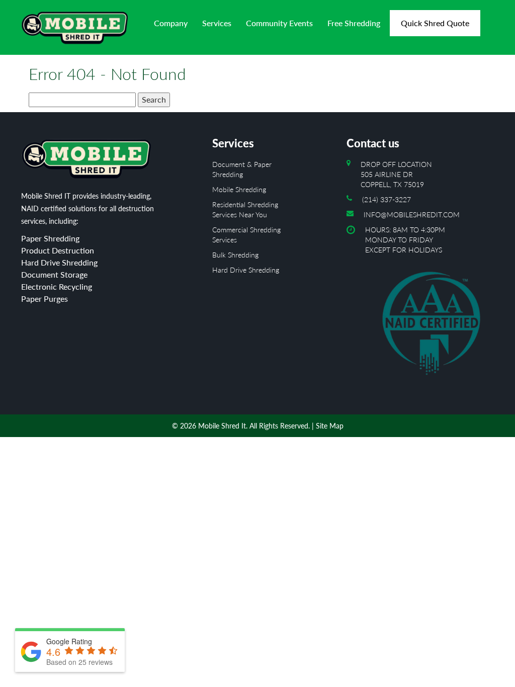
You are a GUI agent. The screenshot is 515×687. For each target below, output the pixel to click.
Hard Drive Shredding (245, 270)
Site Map (330, 425)
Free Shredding (353, 23)
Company (171, 23)
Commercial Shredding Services (246, 234)
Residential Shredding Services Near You (245, 209)
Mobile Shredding (239, 189)
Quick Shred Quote (435, 23)
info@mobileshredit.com (412, 214)
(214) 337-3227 (386, 199)
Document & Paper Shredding (242, 169)
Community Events (279, 23)
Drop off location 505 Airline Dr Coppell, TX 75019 (396, 174)
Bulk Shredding (235, 254)
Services (216, 23)
